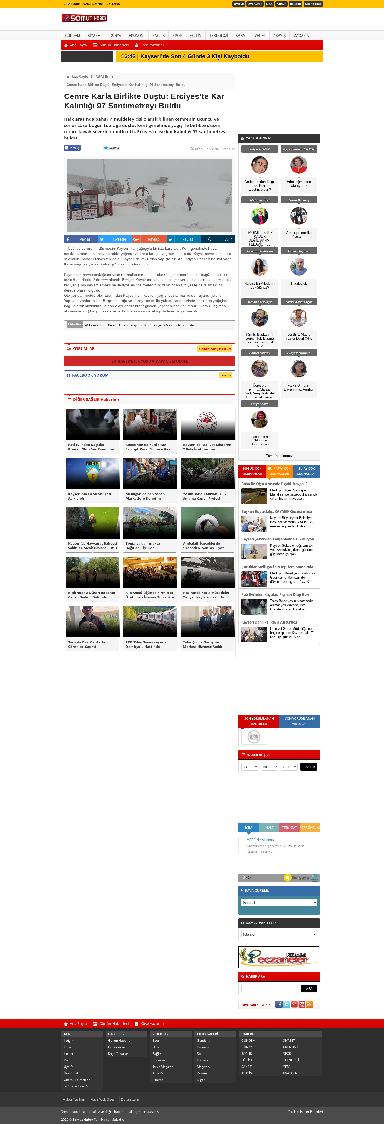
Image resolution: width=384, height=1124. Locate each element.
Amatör (158, 1073)
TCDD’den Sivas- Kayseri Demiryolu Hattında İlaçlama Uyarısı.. (146, 644)
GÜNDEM (248, 1040)
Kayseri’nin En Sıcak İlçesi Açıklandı (89, 496)
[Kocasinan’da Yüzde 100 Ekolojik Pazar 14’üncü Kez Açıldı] (150, 424)
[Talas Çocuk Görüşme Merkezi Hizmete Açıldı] (207, 621)
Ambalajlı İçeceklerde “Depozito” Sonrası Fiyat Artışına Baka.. (203, 545)
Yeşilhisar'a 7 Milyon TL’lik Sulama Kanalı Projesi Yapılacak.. (204, 496)
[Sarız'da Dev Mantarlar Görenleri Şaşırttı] (92, 621)
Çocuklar (159, 1060)
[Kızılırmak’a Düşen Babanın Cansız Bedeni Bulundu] (92, 572)
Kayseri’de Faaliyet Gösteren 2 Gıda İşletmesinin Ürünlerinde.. (207, 446)
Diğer (201, 1080)
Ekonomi (203, 1047)
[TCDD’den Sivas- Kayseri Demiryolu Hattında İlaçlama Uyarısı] (150, 621)
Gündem (203, 1040)
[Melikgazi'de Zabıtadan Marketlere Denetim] (150, 473)
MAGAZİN (290, 1073)
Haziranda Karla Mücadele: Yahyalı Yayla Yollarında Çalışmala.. (206, 595)
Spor (156, 1040)
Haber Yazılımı (74, 1099)
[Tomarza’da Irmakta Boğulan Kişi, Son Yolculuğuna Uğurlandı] (150, 523)
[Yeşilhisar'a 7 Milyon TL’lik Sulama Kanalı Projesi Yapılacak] (207, 473)
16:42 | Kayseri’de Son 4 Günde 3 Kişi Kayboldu (185, 56)
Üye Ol (239, 4)
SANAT (246, 1066)
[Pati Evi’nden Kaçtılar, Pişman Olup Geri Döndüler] (92, 424)
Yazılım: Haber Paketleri (305, 1112)
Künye (281, 4)
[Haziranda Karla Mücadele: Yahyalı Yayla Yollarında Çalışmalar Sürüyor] (207, 572)
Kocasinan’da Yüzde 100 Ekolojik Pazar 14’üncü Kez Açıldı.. (148, 446)
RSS (269, 4)
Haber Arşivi (117, 1047)
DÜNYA (246, 1047)
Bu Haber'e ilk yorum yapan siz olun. (149, 361)
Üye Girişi (255, 4)
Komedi (202, 1060)
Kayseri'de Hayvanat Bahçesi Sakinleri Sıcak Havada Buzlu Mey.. (92, 545)
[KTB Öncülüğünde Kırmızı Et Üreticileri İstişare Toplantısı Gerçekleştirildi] (150, 572)
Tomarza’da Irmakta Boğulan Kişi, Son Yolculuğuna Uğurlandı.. (146, 545)
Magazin (203, 1066)
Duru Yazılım (130, 1099)
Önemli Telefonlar (77, 1080)
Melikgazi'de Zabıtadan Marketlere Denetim (145, 496)
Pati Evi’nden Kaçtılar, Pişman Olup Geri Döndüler (91, 446)
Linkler (68, 1053)
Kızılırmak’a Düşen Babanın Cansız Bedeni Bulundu (91, 595)
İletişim (69, 1040)
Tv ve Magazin (163, 1066)
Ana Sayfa (79, 77)
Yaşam (202, 1073)
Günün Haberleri (120, 1040)
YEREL (287, 1066)
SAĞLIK (102, 77)
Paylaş (85, 239)
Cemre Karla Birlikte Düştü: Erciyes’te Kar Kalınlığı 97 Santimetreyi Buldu (126, 85)
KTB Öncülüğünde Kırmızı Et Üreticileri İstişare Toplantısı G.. (150, 595)
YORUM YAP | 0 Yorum (215, 349)
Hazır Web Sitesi (102, 1099)
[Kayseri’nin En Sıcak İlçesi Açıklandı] (92, 473)
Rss (66, 1060)
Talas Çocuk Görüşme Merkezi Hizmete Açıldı (202, 644)
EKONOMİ (290, 1047)
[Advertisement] (280, 99)
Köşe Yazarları (118, 1053)
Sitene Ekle (313, 4)
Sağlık (157, 1053)
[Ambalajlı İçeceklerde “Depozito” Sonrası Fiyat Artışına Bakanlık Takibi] (207, 523)
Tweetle (119, 239)
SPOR (287, 1053)
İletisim (295, 4)
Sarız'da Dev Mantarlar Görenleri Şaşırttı (87, 644)
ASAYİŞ (246, 1073)
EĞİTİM (246, 1060)
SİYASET (289, 1040)
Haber (157, 1047)
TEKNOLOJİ (291, 1060)
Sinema (158, 1080)
